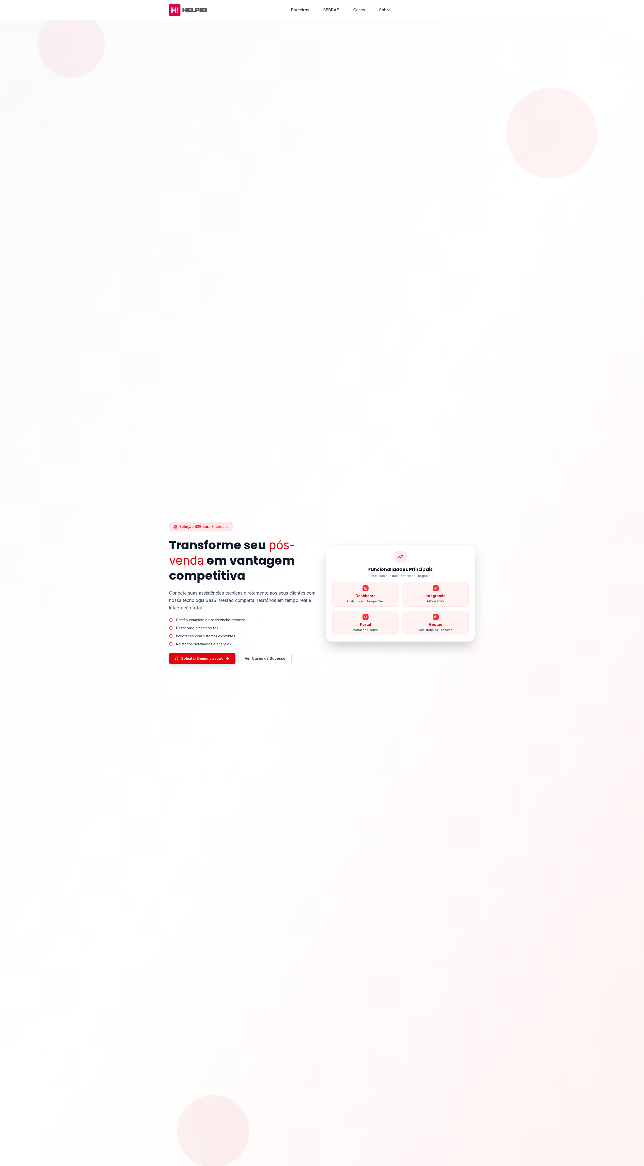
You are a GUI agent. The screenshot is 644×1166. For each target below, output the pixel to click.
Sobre (385, 9)
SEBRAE (331, 9)
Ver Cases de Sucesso (265, 658)
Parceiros (300, 9)
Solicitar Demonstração (202, 658)
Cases (359, 9)
